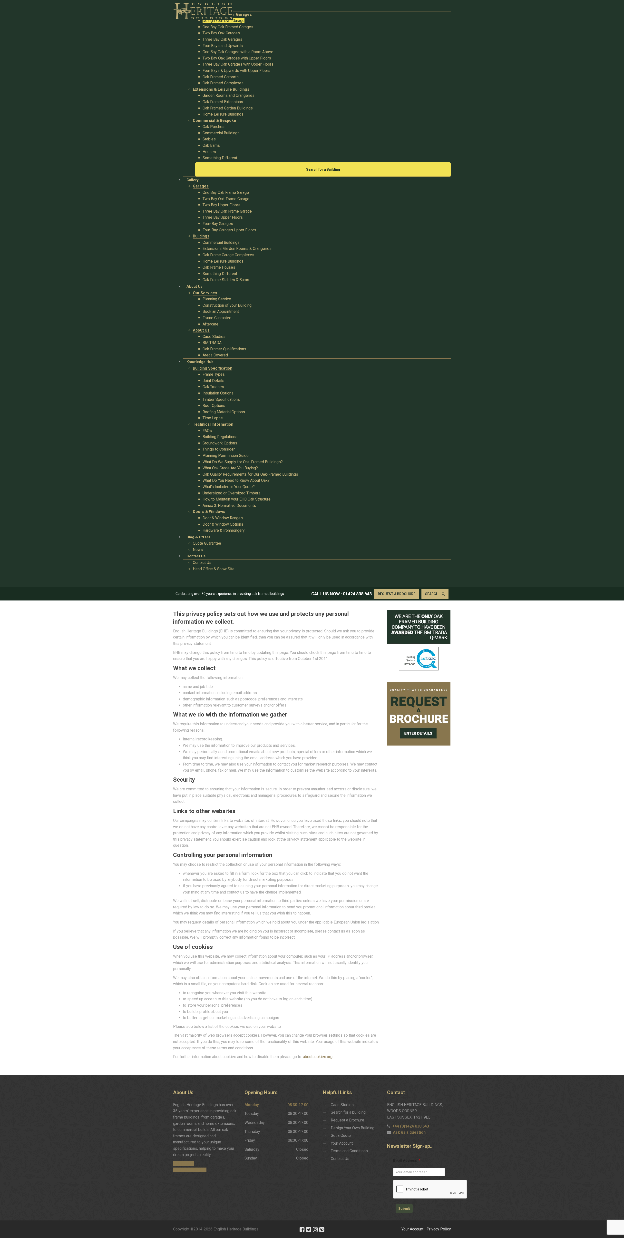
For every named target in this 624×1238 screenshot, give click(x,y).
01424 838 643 (357, 593)
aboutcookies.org (317, 1056)
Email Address (406, 1160)
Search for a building (348, 1112)
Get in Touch (183, 1163)
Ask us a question (409, 1132)
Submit (404, 1208)
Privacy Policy (439, 1229)
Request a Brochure (396, 594)
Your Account (342, 1143)
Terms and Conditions (349, 1151)
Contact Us (340, 1158)
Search (432, 594)
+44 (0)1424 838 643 (410, 1126)
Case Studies (342, 1104)
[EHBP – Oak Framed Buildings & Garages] (203, 10)
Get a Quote (341, 1135)
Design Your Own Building (352, 1128)
